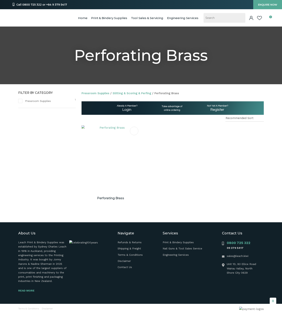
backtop (273, 301)
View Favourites (259, 18)
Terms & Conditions (130, 254)
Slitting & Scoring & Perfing (132, 93)
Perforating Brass (166, 93)
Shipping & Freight (129, 248)
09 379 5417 (235, 247)
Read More (26, 290)
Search (240, 18)
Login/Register (251, 18)
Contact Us (125, 267)
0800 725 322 (238, 243)
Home (82, 18)
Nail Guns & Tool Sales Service (182, 248)
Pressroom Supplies (95, 93)
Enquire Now (267, 4)
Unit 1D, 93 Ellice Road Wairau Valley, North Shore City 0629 (241, 268)
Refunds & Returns (130, 242)
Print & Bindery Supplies (109, 18)
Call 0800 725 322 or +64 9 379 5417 (41, 4)
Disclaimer (124, 260)
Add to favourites (134, 131)
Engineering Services (176, 254)
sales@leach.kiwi (237, 255)
